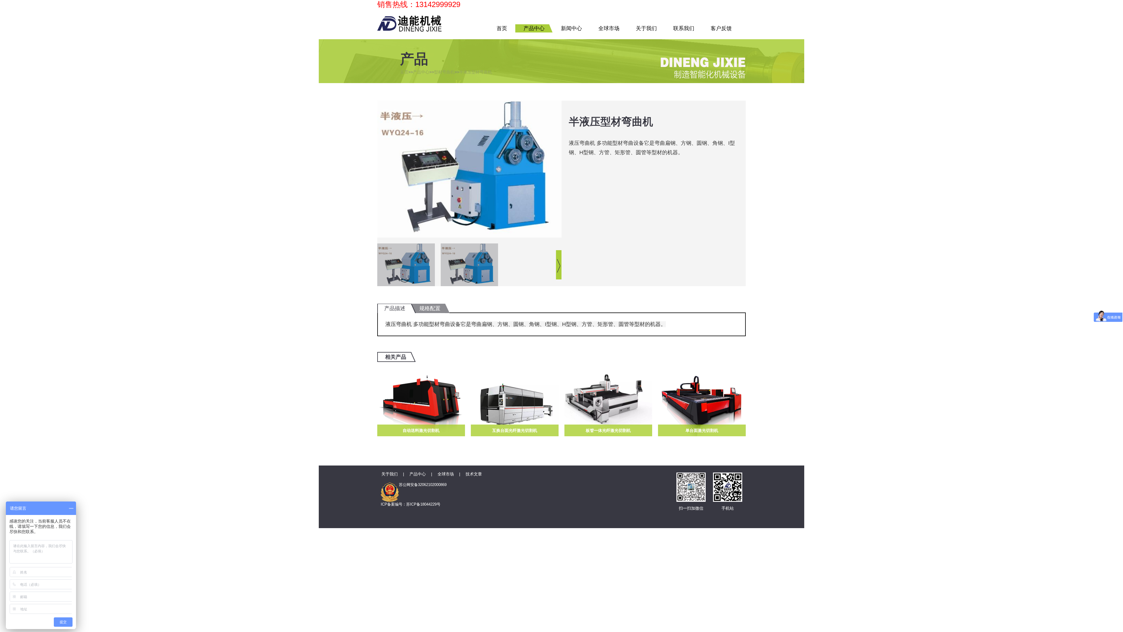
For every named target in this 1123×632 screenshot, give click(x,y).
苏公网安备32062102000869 (423, 484)
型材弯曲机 (444, 72)
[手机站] (727, 479)
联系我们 (683, 28)
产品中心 (534, 28)
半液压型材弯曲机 (475, 72)
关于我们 (646, 28)
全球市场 (608, 28)
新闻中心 (571, 28)
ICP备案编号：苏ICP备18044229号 (410, 504)
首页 (502, 28)
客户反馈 (721, 28)
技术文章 (474, 474)
